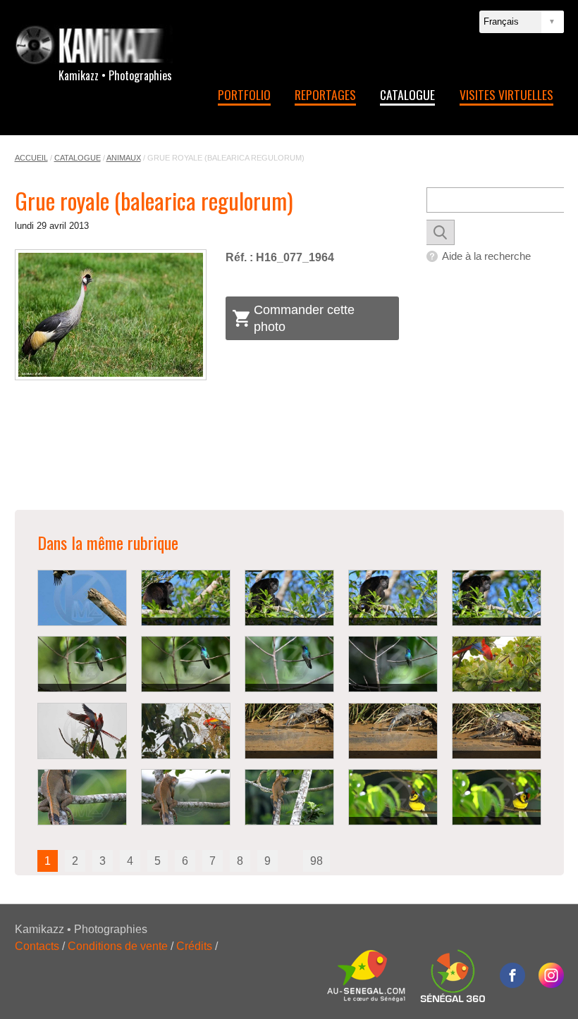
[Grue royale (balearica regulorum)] (111, 314)
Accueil (31, 158)
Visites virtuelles (506, 94)
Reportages (325, 94)
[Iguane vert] (82, 797)
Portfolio (244, 94)
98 (316, 861)
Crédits (194, 946)
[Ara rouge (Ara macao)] (496, 664)
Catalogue (407, 94)
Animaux (123, 158)
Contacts (37, 946)
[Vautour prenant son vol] (82, 598)
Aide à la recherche (486, 256)
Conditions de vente (118, 946)
